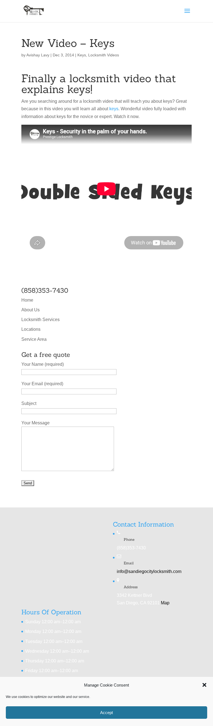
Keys (81, 55)
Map (165, 602)
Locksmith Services (40, 319)
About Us (30, 309)
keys (113, 108)
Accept (106, 712)
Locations (30, 329)
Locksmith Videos (103, 55)
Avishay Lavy (37, 55)
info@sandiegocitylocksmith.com (149, 571)
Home (27, 300)
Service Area (34, 339)
